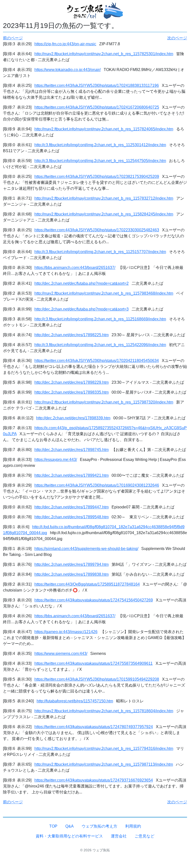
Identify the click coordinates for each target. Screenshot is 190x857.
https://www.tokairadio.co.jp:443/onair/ (67, 70)
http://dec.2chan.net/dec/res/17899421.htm (71, 475)
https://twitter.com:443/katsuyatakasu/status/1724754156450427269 (93, 600)
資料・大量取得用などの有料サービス (69, 836)
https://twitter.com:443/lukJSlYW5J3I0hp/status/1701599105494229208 (96, 679)
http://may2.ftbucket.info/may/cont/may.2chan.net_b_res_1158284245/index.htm (103, 214)
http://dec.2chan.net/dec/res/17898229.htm (71, 382)
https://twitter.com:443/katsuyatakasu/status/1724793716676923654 (93, 780)
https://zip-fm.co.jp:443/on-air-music (65, 44)
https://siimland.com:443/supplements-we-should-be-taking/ (86, 549)
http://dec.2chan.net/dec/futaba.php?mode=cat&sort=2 (81, 283)
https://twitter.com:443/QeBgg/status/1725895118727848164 (87, 584)
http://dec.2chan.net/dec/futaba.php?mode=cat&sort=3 (81, 309)
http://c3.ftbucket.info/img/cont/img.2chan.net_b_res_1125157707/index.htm (100, 252)
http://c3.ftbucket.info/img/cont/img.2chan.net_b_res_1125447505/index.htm (100, 161)
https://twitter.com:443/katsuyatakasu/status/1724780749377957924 (93, 727)
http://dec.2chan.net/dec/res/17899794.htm (71, 564)
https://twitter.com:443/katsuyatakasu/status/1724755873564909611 (93, 663)
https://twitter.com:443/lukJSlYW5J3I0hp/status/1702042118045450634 (96, 360)
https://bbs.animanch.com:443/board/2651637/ (74, 267)
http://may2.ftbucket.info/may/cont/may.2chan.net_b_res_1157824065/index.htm (103, 129)
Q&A (69, 826)
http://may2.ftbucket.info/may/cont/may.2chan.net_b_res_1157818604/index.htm (103, 711)
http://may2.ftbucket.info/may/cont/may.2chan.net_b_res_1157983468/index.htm (103, 293)
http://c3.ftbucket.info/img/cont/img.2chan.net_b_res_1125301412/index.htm (100, 145)
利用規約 (133, 826)
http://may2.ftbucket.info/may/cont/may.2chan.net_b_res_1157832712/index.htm (103, 198)
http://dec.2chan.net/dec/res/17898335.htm (71, 392)
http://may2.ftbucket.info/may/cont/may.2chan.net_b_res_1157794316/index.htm (103, 748)
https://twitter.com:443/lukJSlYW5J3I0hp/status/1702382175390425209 (96, 176)
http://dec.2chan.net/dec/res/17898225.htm (71, 335)
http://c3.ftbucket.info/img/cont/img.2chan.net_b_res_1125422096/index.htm (100, 345)
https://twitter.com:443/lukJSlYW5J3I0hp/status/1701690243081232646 (96, 485)
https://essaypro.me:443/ (55, 459)
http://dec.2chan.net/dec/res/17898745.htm (71, 450)
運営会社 (119, 836)
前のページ (13, 38)
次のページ (177, 38)
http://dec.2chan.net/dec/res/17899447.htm (71, 507)
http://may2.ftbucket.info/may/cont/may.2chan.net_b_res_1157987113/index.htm (103, 764)
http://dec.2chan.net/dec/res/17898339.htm (73, 418)
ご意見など (144, 836)
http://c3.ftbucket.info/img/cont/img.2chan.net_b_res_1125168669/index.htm (100, 319)
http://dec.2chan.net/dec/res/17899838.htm (71, 574)
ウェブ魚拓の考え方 (99, 826)
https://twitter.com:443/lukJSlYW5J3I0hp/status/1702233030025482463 (96, 230)
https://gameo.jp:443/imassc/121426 (65, 632)
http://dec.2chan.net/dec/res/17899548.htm (71, 517)
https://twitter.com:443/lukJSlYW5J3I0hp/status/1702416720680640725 (96, 107)
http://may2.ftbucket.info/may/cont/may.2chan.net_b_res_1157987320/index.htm (103, 402)
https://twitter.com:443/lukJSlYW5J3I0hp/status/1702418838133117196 (96, 85)
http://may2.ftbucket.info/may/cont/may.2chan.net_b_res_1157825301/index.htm (103, 54)
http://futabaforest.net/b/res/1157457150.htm (75, 701)
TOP (53, 826)
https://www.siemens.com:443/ (60, 653)
